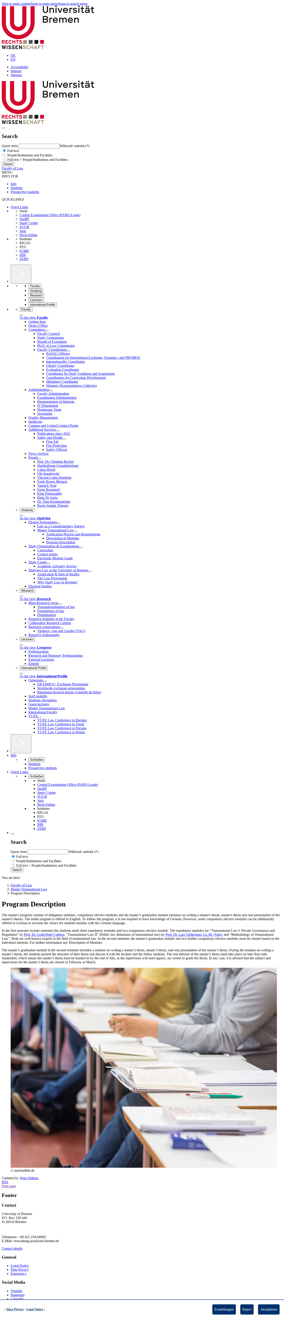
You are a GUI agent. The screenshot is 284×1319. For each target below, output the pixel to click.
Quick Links (19, 207)
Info (13, 184)
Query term (10, 146)
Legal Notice (20, 1265)
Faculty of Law (12, 168)
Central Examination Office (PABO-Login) (50, 215)
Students (17, 188)
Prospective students (25, 192)
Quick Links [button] (19, 772)
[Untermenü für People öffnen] (39, 458)
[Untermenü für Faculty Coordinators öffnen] (68, 350)
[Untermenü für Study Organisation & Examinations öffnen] (81, 547)
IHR (23, 255)
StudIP (24, 219)
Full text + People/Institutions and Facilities (37, 160)
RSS (5, 1182)
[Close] (21, 314)
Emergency (19, 1273)
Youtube (16, 1291)
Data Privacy (20, 1269)
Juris (23, 231)
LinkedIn (17, 1299)
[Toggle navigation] (3, 128)
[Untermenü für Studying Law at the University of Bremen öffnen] (90, 571)
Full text (12, 151)
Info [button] (13, 755)
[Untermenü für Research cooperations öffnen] (61, 628)
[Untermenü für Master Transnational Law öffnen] (75, 531)
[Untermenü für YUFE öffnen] (39, 717)
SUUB (24, 227)
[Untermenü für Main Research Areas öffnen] (60, 604)
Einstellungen (224, 1309)
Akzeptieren (268, 1309)
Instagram (17, 1295)
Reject (247, 1309)
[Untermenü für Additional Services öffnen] (57, 430)
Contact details (12, 1248)
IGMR (24, 251)
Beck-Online (28, 235)
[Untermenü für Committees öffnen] (47, 330)
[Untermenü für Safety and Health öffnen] (64, 438)
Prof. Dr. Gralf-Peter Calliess (44, 934)
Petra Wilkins (29, 1178)
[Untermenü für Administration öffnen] (51, 390)
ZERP (24, 259)
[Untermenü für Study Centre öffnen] (48, 563)
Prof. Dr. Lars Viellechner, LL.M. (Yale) (194, 934)
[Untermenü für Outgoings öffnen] (45, 681)
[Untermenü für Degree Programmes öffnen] (59, 523)
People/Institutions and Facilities (29, 155)
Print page (9, 1186)
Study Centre (29, 223)
